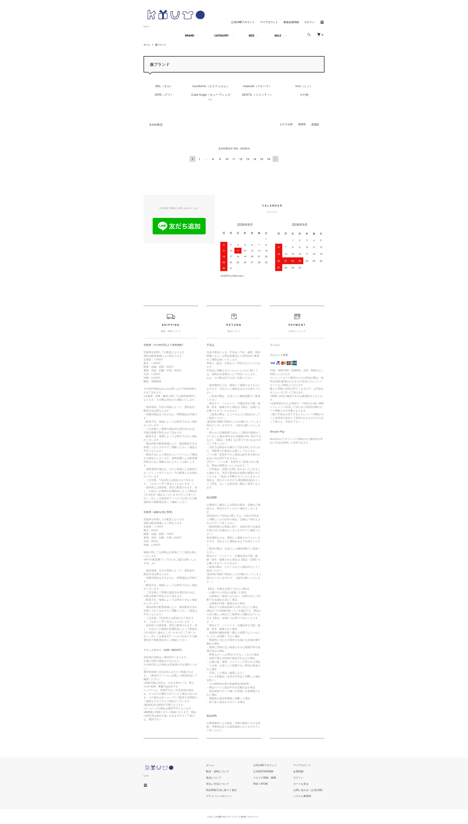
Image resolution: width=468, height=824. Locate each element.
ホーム (147, 44)
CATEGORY (221, 35)
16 (268, 159)
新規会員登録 (291, 22)
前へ (192, 159)
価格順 (302, 124)
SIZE (251, 35)
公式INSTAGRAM (263, 771)
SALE (277, 35)
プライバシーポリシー (219, 796)
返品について (213, 777)
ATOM (264, 783)
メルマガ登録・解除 (264, 777)
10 (226, 159)
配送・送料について (217, 771)
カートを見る (301, 783)
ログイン (309, 22)
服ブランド (160, 44)
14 (254, 159)
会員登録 (298, 771)
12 (240, 159)
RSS (255, 783)
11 (233, 159)
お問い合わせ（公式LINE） (308, 790)
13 (247, 159)
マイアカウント (269, 22)
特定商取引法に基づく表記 (221, 790)
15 (261, 159)
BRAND (189, 35)
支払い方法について (217, 783)
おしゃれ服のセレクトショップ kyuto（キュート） (234, 816)
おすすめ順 (286, 124)
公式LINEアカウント (243, 22)
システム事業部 (302, 796)
